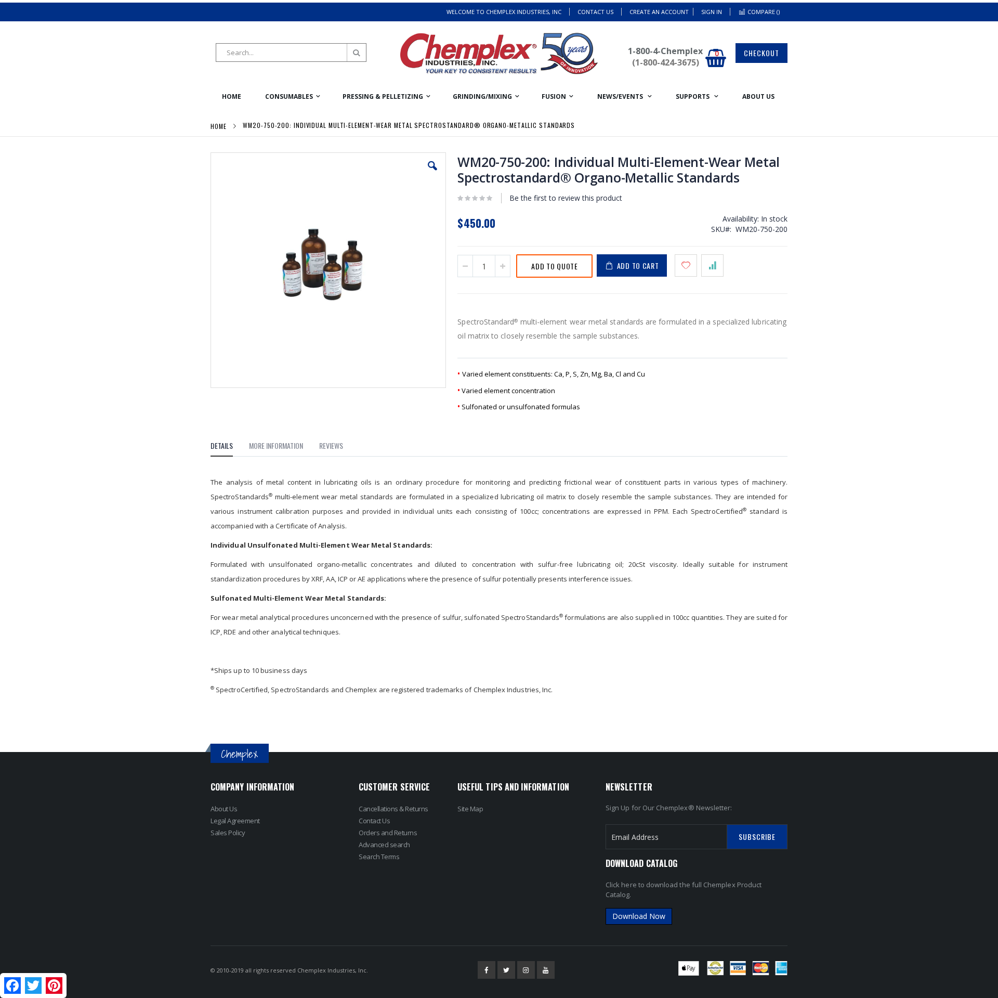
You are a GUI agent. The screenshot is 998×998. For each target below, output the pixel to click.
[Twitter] (506, 970)
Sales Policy (228, 832)
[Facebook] (486, 970)
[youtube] (546, 970)
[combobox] (291, 52)
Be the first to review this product (565, 198)
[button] (432, 174)
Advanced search (384, 844)
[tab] (229, 447)
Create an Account (659, 12)
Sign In (711, 12)
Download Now (638, 916)
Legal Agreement (235, 820)
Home (219, 126)
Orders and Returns (388, 832)
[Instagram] (526, 970)
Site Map (470, 808)
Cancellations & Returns (393, 808)
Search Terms (379, 856)
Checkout (761, 52)
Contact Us (595, 12)
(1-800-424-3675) (665, 62)
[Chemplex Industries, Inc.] (499, 53)
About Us (224, 808)
